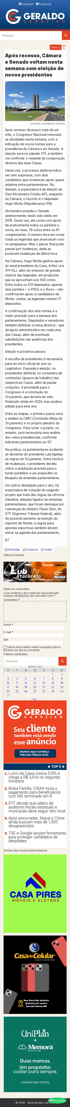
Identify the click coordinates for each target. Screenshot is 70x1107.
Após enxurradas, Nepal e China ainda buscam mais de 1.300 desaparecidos (36, 822)
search (66, 35)
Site (5, 639)
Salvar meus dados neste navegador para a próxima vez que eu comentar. (31, 648)
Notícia (55, 47)
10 (8, 683)
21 (43, 687)
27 (34, 691)
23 (62, 687)
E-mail (8, 632)
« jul (33, 699)
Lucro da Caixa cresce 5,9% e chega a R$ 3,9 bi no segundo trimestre (34, 777)
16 (61, 683)
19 (25, 687)
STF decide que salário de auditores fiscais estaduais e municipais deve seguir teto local (36, 807)
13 (34, 683)
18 (17, 687)
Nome (8, 624)
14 (43, 683)
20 (34, 687)
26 (25, 691)
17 (8, 687)
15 (52, 683)
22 (52, 687)
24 (8, 691)
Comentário (11, 599)
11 (17, 683)
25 (17, 691)
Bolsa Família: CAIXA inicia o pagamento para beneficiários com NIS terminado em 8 (34, 792)
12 (25, 683)
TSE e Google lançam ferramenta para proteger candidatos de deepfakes (37, 837)
